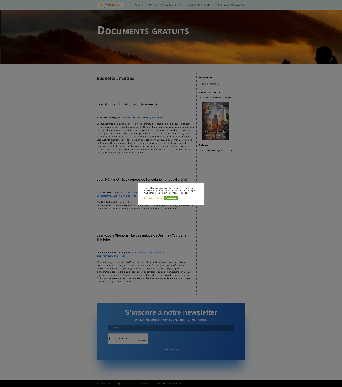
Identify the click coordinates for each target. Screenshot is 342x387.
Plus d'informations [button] (153, 198)
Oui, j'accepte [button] (171, 198)
